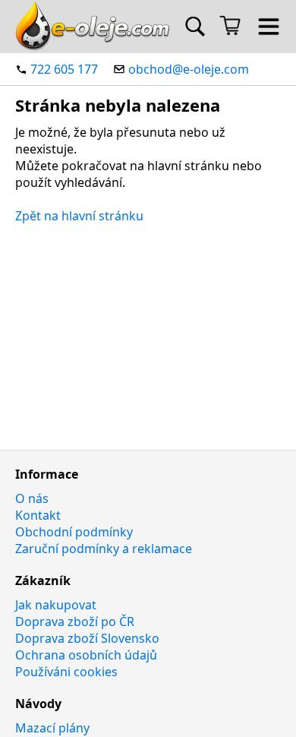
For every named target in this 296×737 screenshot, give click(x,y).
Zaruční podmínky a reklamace (103, 548)
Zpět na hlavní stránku (79, 215)
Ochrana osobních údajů (86, 655)
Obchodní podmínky (74, 531)
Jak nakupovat (55, 604)
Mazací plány (52, 728)
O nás (32, 498)
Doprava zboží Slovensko (87, 638)
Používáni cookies (66, 671)
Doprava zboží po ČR (74, 621)
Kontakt (38, 515)
